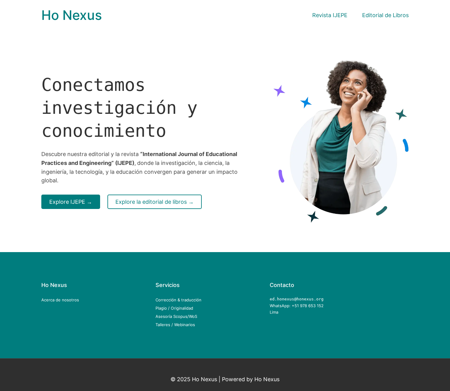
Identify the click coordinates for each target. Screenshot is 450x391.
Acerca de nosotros (60, 299)
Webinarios (184, 324)
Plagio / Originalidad (174, 308)
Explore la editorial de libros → (154, 201)
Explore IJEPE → (70, 201)
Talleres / (165, 324)
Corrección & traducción (178, 299)
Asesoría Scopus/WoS (176, 316)
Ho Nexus (71, 15)
